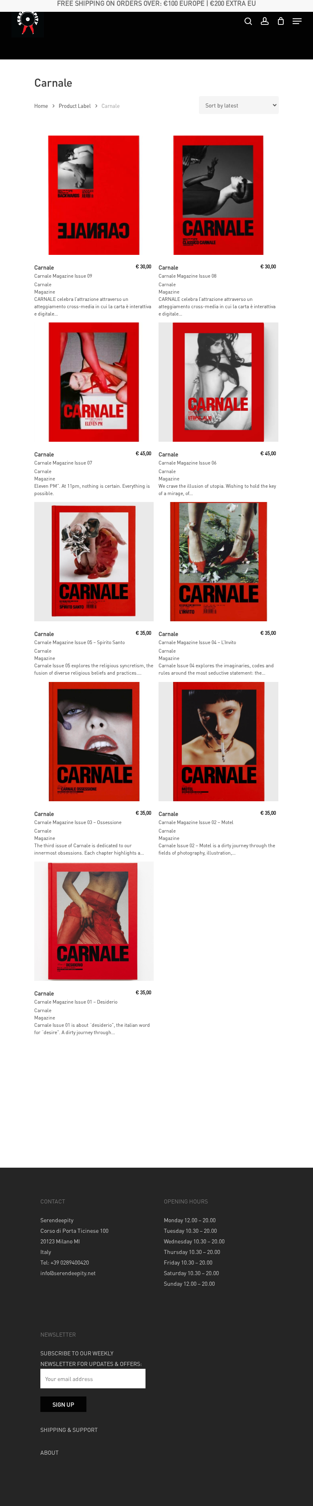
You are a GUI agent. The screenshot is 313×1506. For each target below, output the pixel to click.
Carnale (42, 284)
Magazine (44, 292)
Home (41, 106)
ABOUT (49, 1452)
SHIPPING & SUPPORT (69, 1429)
